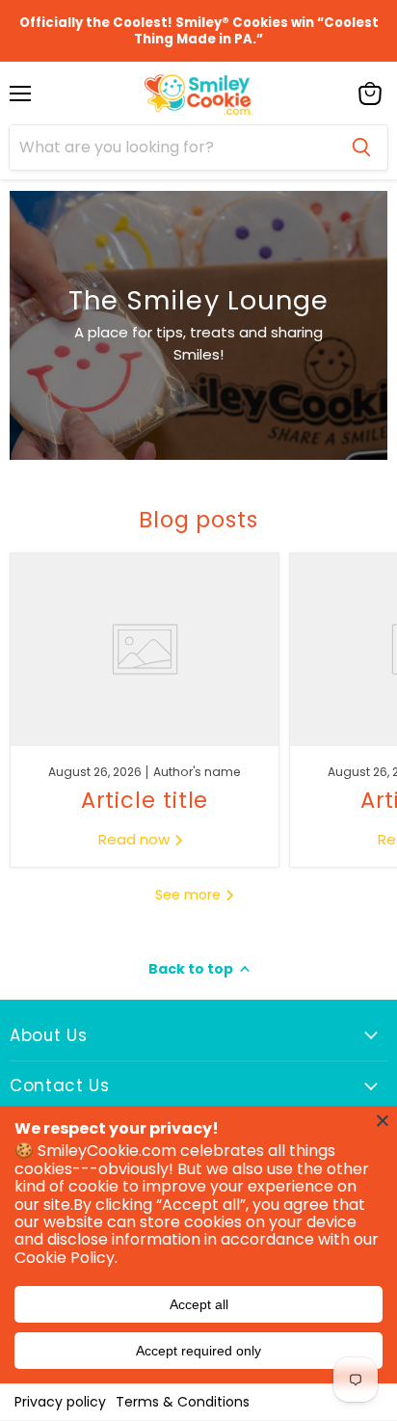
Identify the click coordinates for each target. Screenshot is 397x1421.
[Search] (361, 147)
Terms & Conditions (183, 1401)
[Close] (382, 1120)
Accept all (199, 1304)
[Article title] (144, 649)
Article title (145, 800)
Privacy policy (60, 1401)
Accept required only (198, 1350)
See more (190, 894)
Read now (135, 839)
